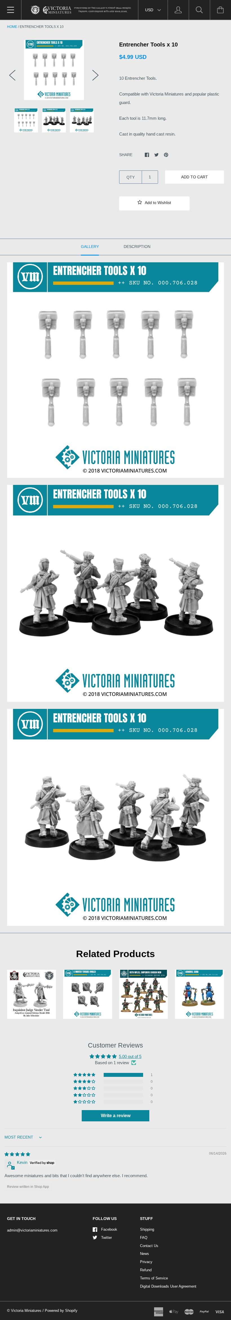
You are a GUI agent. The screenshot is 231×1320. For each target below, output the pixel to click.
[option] (54, 70)
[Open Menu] (10, 10)
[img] (17, 1154)
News (144, 1254)
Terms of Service (154, 1278)
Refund (146, 1270)
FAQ (143, 1237)
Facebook (109, 1229)
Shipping (147, 1229)
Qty (130, 177)
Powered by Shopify (61, 1310)
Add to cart (194, 177)
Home (12, 27)
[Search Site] (199, 10)
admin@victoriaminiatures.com (32, 1230)
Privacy (146, 1262)
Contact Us (149, 1246)
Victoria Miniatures (26, 1310)
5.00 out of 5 (130, 1056)
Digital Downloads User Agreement (168, 1286)
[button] (154, 203)
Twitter (106, 1237)
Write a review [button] (115, 1115)
